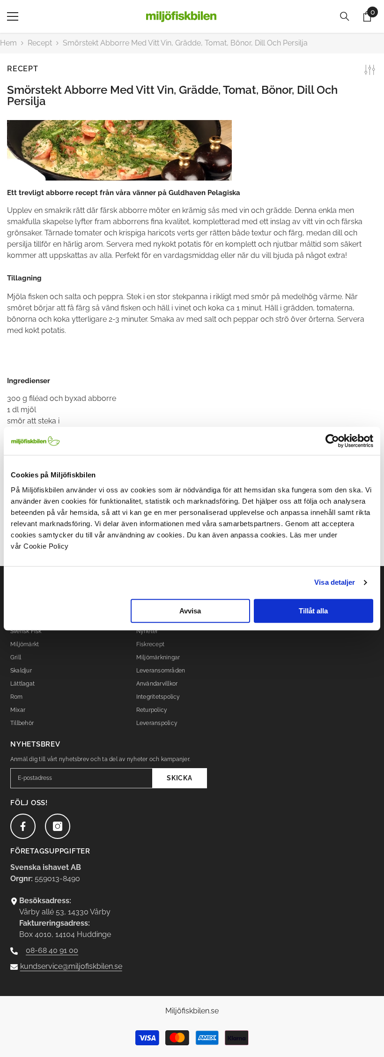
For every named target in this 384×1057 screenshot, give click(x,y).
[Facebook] (23, 826)
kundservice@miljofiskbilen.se (71, 966)
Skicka (179, 778)
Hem (8, 42)
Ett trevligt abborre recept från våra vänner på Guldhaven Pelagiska (123, 193)
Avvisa (190, 611)
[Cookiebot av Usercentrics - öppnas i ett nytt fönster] (332, 441)
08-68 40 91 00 (52, 950)
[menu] (12, 16)
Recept (40, 42)
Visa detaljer (334, 582)
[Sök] (344, 16)
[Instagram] (57, 826)
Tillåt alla (313, 611)
